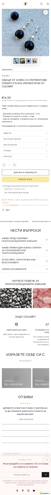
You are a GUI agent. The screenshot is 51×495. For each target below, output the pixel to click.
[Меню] (3, 4)
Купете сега (26, 179)
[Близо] (47, 460)
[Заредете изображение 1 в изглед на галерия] (16, 61)
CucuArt (6, 75)
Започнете (7, 69)
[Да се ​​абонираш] (47, 453)
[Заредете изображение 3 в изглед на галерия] (35, 61)
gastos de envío (21, 100)
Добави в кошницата (25, 172)
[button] (41, 4)
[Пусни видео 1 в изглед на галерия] (22, 61)
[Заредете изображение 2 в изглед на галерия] (28, 61)
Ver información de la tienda (16, 192)
